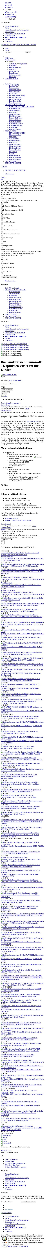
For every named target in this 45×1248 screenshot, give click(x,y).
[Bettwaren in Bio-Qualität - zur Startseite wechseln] (18, 45)
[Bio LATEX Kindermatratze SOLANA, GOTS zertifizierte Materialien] (12, 827)
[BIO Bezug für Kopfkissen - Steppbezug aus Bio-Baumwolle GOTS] (11, 694)
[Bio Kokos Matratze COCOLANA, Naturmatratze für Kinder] (13, 763)
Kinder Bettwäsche (15, 125)
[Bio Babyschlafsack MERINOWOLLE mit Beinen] (14, 970)
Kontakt (7, 39)
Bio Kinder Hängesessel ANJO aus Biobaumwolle (20, 933)
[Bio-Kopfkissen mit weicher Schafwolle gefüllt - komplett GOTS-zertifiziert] (11, 679)
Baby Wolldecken (15, 97)
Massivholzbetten (15, 135)
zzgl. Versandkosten (15, 380)
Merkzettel (12, 77)
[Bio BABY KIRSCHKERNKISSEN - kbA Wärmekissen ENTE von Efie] (15, 758)
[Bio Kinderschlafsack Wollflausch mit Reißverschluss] (14, 964)
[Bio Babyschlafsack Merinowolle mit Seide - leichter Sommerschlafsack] (18, 774)
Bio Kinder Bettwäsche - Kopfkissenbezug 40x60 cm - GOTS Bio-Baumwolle (22, 571)
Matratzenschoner (15, 90)
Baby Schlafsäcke (15, 99)
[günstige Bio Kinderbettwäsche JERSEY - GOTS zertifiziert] (11, 558)
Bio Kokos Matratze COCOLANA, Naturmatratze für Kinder (20, 764)
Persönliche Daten (15, 67)
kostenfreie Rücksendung (10, 15)
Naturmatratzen (14, 138)
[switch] (4, 1245)
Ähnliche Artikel (18, 553)
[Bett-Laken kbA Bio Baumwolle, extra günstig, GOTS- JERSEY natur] (22, 844)
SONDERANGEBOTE (13, 318)
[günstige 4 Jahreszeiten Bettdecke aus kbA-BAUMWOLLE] (14, 769)
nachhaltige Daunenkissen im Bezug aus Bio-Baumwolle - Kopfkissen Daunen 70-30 (20, 784)
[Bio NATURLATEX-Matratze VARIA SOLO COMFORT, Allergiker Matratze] (13, 1049)
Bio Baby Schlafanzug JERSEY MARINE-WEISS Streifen (19, 732)
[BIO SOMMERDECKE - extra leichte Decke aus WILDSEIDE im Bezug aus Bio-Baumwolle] (20, 976)
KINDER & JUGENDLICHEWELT (21, 107)
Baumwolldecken (15, 150)
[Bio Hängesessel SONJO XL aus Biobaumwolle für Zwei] (16, 1085)
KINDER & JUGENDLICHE (15, 290)
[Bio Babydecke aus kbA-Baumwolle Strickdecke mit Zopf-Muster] (15, 1000)
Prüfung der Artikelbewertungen (15, 1167)
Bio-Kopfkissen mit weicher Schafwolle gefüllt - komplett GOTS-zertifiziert (20, 680)
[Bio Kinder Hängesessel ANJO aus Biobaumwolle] (17, 932)
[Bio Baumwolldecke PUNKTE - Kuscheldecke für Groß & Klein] (15, 801)
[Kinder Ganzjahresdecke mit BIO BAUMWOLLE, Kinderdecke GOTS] (15, 577)
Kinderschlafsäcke (15, 122)
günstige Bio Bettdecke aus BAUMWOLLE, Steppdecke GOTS (22, 634)
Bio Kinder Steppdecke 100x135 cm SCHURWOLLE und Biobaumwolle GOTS (21, 617)
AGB (7, 28)
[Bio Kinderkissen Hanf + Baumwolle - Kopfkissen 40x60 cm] (13, 585)
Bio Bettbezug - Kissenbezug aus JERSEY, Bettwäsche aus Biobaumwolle (20, 852)
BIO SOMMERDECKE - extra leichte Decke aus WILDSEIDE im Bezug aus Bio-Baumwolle (21, 977)
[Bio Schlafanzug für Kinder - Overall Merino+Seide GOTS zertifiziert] (15, 658)
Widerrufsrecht (11, 12)
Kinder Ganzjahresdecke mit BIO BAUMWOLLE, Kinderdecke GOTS (22, 578)
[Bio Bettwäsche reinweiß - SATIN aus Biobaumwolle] (20, 1023)
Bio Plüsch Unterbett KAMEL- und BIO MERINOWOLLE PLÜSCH (21, 753)
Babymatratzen (14, 88)
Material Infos (9, 1161)
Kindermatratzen (14, 108)
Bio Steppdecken (15, 148)
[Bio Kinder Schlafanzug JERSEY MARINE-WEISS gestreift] (10, 989)
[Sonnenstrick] (6, 1143)
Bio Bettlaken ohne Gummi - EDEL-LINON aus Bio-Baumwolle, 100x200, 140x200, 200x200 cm (22, 949)
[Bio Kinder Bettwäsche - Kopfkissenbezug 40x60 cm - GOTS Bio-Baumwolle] (21, 570)
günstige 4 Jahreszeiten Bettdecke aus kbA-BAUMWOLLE (22, 770)
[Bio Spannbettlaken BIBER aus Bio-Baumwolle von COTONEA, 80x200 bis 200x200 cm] (21, 699)
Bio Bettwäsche (14, 155)
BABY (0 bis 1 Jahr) (12, 288)
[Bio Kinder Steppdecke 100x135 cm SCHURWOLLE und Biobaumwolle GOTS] (15, 615)
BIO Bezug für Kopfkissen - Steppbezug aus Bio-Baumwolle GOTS (21, 695)
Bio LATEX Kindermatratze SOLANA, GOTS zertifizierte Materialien (21, 828)
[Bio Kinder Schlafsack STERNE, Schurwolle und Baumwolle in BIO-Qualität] (22, 1077)
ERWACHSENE (10, 314)
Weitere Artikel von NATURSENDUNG (18, 520)
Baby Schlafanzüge (15, 103)
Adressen (12, 69)
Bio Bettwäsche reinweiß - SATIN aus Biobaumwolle (21, 1023)
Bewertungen (15, 403)
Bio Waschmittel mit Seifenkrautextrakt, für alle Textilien (22, 813)
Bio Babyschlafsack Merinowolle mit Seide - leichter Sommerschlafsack (19, 776)
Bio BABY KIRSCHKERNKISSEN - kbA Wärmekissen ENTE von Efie (21, 758)
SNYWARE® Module (9, 1209)
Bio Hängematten (15, 129)
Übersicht (12, 65)
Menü (7, 48)
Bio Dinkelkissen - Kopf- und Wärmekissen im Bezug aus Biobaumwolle (19, 908)
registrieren (23, 64)
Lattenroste (13, 112)
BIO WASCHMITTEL (13, 316)
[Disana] (4, 1137)
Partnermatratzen (14, 140)
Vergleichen (5, 392)
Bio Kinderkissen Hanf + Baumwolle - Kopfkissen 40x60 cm (21, 586)
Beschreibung (5, 403)
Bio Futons (13, 142)
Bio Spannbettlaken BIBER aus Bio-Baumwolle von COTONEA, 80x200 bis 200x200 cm (18, 702)
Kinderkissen (13, 127)
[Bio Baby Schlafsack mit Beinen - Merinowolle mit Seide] (12, 900)
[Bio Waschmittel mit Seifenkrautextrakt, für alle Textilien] (15, 812)
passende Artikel (7, 553)
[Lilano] (4, 1141)
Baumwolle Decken (15, 118)
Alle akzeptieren (13, 1246)
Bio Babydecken (14, 91)
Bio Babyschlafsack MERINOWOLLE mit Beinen (21, 971)
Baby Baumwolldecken (17, 95)
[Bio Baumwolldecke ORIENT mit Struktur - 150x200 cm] (16, 795)
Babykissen (13, 93)
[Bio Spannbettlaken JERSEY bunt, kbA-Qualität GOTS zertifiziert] (15, 652)
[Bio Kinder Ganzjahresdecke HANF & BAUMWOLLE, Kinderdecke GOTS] (22, 686)
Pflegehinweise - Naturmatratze (15, 1163)
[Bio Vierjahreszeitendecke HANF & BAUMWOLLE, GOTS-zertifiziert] (22, 645)
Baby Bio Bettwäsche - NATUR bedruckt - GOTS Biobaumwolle (22, 565)
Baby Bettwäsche (15, 101)
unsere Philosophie (11, 1159)
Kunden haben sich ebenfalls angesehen (14, 555)
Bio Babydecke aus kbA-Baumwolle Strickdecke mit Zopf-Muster (21, 1001)
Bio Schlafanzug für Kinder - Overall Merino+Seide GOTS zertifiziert (22, 659)
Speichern (5, 551)
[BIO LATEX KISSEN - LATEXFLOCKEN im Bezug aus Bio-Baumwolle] (22, 709)
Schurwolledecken (15, 120)
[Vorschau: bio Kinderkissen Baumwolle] (15, 346)
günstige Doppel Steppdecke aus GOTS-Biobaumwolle (19, 718)
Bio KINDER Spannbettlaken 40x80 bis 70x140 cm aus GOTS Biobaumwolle (22, 664)
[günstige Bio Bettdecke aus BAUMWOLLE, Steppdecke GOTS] (22, 632)
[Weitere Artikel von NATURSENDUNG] (9, 375)
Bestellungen (13, 73)
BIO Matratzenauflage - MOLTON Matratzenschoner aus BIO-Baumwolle (19, 610)
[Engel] (3, 1139)
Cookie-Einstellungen (12, 26)
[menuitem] (24, 26)
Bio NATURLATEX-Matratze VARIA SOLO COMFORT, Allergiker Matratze (21, 1050)
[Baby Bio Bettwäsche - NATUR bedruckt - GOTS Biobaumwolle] (19, 564)
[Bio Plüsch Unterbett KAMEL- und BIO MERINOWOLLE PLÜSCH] (17, 752)
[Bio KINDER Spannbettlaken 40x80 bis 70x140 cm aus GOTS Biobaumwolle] (17, 664)
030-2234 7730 (6, 1150)
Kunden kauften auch (32, 553)
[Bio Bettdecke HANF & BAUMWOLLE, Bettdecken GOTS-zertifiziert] (22, 820)
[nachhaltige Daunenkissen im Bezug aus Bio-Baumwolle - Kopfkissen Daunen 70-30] (16, 782)
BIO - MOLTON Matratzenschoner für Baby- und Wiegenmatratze (17, 747)
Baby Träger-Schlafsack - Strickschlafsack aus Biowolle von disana (22, 928)
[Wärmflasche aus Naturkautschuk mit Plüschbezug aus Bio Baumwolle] (22, 1008)
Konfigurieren (23, 1246)
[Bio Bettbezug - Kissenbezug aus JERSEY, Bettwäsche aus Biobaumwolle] (9, 852)
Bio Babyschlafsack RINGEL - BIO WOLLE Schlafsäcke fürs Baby (21, 790)
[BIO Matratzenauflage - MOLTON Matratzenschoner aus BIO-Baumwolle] (11, 609)
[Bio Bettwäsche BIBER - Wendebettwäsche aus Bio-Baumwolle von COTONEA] (16, 1111)
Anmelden (13, 64)
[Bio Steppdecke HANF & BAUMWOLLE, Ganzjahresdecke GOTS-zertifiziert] (22, 739)
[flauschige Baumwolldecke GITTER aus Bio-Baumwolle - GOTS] (22, 1103)
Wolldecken (13, 152)
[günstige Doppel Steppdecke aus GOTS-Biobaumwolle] (20, 716)
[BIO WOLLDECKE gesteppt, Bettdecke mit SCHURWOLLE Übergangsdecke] (9, 1038)
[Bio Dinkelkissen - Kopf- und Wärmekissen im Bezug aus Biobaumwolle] (18, 906)
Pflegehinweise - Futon (12, 1165)
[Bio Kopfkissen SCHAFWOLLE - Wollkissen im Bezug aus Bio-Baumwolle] (22, 671)
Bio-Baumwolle (32, 421)
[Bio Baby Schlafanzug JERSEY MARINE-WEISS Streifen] (12, 731)
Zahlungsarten (9, 32)
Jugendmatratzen (14, 110)
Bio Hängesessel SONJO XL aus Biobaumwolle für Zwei (21, 1085)
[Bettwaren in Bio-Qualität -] (2, 1145)
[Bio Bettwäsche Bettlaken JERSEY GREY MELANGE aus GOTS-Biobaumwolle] (22, 1068)
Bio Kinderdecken (15, 116)
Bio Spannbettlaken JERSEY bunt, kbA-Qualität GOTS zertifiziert (21, 653)
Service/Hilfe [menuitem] (15, 32)
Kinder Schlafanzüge (16, 123)
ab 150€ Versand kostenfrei (9, 5)
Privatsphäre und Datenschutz (15, 34)
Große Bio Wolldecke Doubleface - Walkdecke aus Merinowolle (20, 807)
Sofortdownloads (15, 75)
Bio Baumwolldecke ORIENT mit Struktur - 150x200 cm (18, 796)
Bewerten (4, 396)
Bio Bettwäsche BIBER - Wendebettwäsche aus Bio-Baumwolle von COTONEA (22, 1113)
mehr (27, 409)
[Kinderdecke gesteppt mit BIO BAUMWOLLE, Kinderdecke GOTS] (22, 724)
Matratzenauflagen (15, 114)
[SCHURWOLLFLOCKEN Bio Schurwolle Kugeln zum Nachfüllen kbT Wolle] (20, 833)
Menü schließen (10, 60)
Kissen (11, 154)
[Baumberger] (6, 1135)
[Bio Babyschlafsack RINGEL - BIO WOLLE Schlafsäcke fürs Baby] (14, 790)
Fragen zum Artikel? (12, 518)
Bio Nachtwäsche (15, 157)
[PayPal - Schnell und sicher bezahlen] (14, 344)
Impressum (8, 41)
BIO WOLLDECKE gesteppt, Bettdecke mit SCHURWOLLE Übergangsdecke (19, 1038)
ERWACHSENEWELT (17, 133)
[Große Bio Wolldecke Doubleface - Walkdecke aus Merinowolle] (17, 806)
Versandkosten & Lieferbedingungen (17, 30)
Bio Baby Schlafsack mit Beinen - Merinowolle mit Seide (20, 901)
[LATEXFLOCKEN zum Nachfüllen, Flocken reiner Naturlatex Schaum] (22, 1092)
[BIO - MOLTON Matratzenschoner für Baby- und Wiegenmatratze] (11, 746)
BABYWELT (14, 86)
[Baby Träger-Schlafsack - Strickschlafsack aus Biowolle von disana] (14, 927)
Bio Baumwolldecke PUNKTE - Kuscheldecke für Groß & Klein (21, 802)
